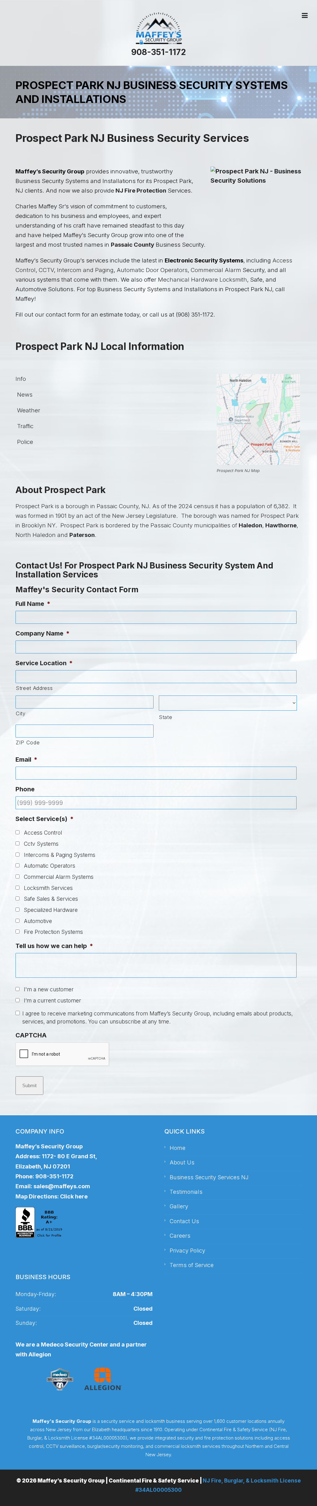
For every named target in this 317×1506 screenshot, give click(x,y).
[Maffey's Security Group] (158, 28)
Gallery (179, 1206)
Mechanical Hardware (188, 279)
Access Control (43, 832)
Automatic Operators (49, 865)
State (165, 717)
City (21, 713)
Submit (29, 1085)
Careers (180, 1235)
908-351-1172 (158, 52)
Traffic (24, 426)
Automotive (38, 921)
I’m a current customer (52, 1000)
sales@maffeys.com (61, 1186)
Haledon (250, 525)
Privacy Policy (187, 1250)
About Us (182, 1162)
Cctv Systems (41, 843)
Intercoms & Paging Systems (59, 855)
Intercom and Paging (85, 270)
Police (24, 441)
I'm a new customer (49, 989)
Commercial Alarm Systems (58, 877)
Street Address (34, 688)
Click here (74, 1196)
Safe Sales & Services (51, 899)
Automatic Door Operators (152, 270)
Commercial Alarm (217, 270)
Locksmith (233, 279)
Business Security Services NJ (209, 1177)
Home (177, 1148)
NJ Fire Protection (140, 190)
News (24, 394)
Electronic (179, 260)
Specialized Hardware (51, 910)
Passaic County (132, 244)
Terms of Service (192, 1265)
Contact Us (184, 1221)
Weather (27, 410)
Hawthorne (281, 525)
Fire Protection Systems (53, 932)
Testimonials (186, 1192)
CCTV (46, 270)
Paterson (82, 534)
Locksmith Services (48, 888)
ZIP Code (28, 742)
